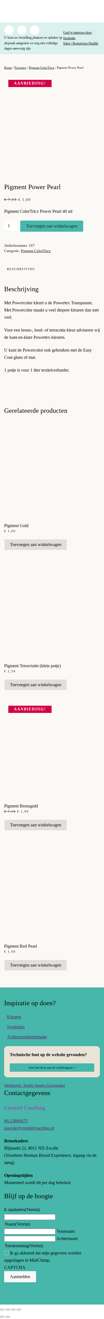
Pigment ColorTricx (41, 67)
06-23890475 (16, 1120)
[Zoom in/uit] (2, 1309)
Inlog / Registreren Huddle (80, 43)
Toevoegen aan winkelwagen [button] (35, 544)
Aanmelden (20, 1276)
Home (8, 67)
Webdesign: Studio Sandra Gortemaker (34, 1085)
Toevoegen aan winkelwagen (51, 226)
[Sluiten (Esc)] (19, 1309)
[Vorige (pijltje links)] (2, 1317)
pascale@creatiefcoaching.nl (29, 1128)
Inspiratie (69, 38)
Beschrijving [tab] (21, 269)
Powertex (20, 67)
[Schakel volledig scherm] (8, 1309)
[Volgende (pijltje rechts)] (8, 1317)
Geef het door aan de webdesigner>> (52, 1067)
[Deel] (13, 1309)
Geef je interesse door (77, 32)
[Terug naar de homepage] (52, 11)
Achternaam (67, 1238)
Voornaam (66, 1231)
